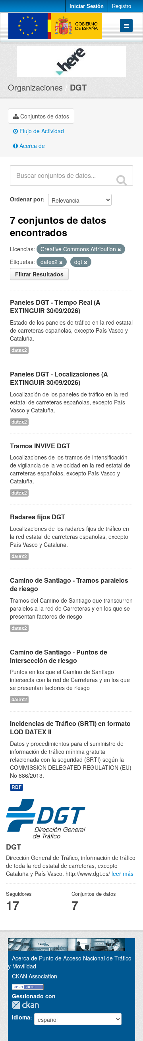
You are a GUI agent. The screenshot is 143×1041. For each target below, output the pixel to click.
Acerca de (31, 146)
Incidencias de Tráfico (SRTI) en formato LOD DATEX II (70, 727)
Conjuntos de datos (44, 116)
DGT (78, 87)
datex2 (19, 350)
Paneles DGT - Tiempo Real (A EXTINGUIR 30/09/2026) (55, 306)
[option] (71, 59)
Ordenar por (26, 199)
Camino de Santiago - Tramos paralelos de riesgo (69, 584)
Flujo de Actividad (41, 131)
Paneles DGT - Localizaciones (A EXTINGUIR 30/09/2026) (59, 378)
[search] (121, 180)
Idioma (21, 1017)
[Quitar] (119, 249)
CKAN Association (34, 976)
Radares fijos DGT (37, 516)
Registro (121, 6)
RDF (16, 787)
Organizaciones (35, 87)
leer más (122, 873)
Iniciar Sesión (87, 6)
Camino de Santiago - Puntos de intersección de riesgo (58, 656)
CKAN (27, 1005)
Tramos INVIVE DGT (40, 445)
